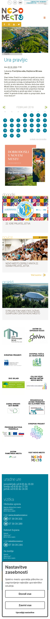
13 (12, 125)
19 (5, 130)
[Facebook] (4, 24)
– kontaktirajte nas (36, 3)
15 (25, 125)
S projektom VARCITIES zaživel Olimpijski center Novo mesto (23, 312)
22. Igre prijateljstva (18, 223)
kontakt (15, 2)
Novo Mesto (18, 14)
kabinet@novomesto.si (15, 541)
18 (45, 125)
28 (18, 135)
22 (25, 130)
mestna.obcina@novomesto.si (17, 515)
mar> (46, 107)
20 (12, 130)
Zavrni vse (25, 605)
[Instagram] (9, 24)
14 (18, 125)
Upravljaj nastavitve (25, 612)
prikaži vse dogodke (38, 139)
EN (20, 2)
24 (38, 130)
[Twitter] (18, 24)
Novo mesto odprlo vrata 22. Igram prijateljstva (22, 264)
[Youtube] (14, 24)
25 (45, 130)
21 (18, 130)
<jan (4, 107)
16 (32, 125)
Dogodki (7, 54)
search (10, 2)
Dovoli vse (25, 593)
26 (5, 135)
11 (45, 120)
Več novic (36, 275)
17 (38, 125)
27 (12, 135)
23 (32, 130)
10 (38, 120)
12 (5, 125)
